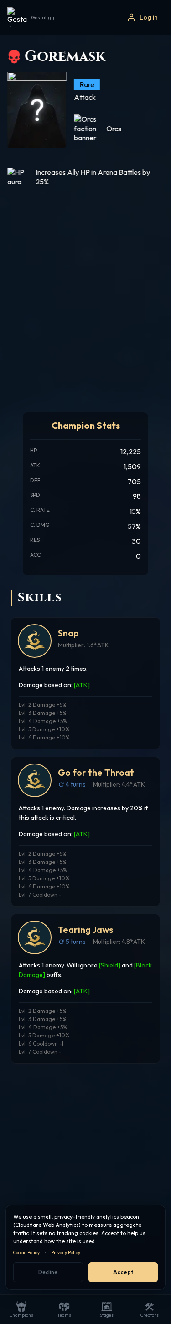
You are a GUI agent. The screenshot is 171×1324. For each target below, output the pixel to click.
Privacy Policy (65, 1252)
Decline (47, 1272)
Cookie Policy (26, 1252)
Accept (123, 1272)
